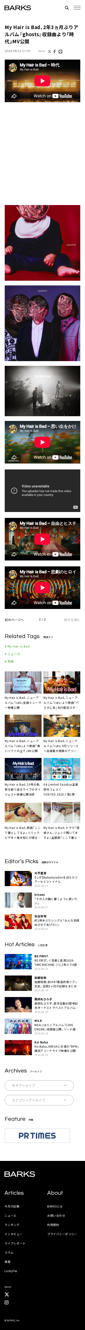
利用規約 (53, 1225)
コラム (8, 1252)
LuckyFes (10, 1271)
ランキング (12, 1225)
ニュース (10, 1215)
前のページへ (14, 619)
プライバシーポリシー (62, 1234)
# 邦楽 (9, 661)
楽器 (7, 1262)
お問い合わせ (56, 1215)
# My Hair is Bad (17, 646)
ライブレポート (15, 1243)
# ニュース (12, 654)
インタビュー (13, 1234)
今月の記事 (12, 1206)
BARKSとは (55, 1206)
